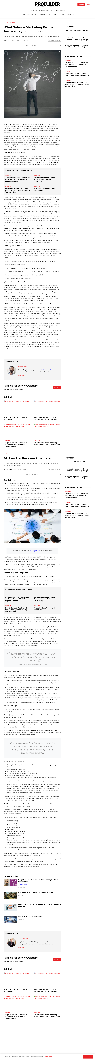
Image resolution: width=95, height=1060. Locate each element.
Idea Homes (70, 14)
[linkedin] (29, 46)
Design (23, 14)
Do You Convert (46, 370)
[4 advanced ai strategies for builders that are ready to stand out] (10, 907)
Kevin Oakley (7, 40)
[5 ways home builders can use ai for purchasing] (10, 919)
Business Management (45, 14)
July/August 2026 (34, 551)
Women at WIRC (24, 884)
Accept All (87, 1056)
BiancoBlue (48, 510)
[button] (5, 5)
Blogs (5, 453)
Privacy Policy (48, 1056)
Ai (43, 510)
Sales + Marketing (59, 14)
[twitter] (32, 46)
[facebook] (27, 46)
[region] (47, 1057)
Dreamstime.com (55, 510)
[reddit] (35, 46)
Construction (31, 14)
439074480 (40, 510)
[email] (37, 46)
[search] (7, 5)
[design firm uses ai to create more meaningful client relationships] (10, 882)
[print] (60, 46)
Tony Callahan (8, 469)
